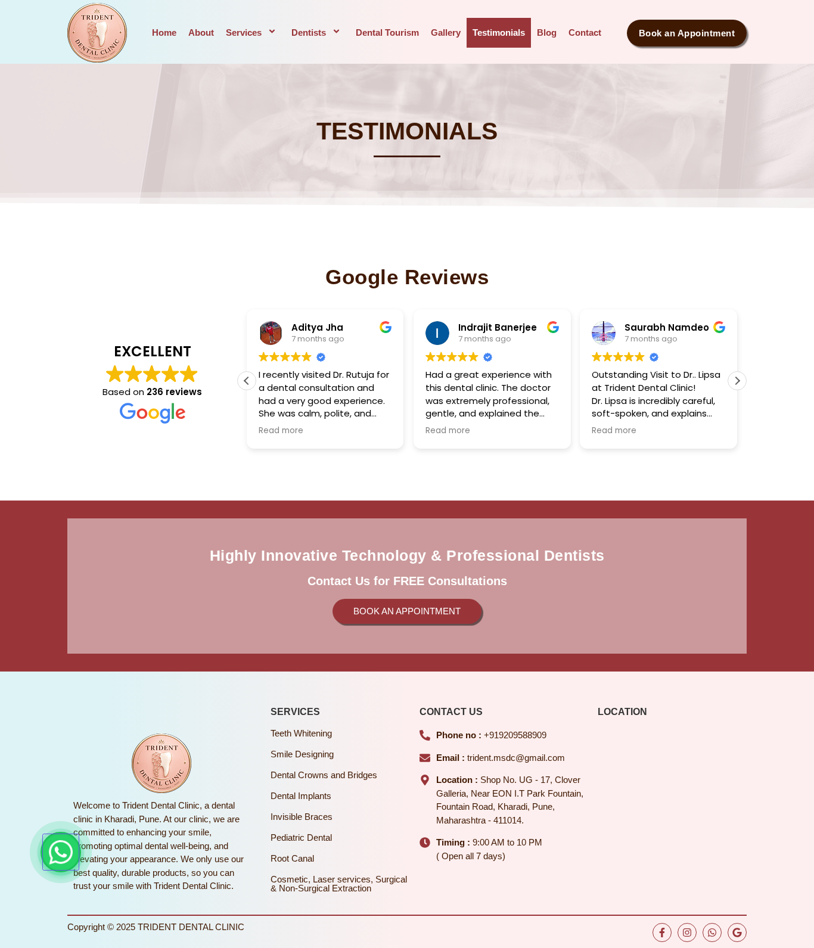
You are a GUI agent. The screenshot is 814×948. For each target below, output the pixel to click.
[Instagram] (687, 932)
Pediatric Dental (301, 837)
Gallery (446, 32)
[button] (737, 381)
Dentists (308, 32)
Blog (547, 32)
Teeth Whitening (301, 733)
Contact (584, 32)
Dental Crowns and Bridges (324, 775)
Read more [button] (281, 430)
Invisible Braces (302, 817)
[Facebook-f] (662, 932)
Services (244, 32)
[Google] (737, 932)
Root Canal (292, 858)
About (201, 32)
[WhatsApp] (61, 852)
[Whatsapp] (712, 932)
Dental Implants (301, 796)
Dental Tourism (387, 32)
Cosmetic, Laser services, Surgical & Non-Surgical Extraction (339, 883)
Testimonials (499, 32)
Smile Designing (302, 754)
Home (164, 32)
